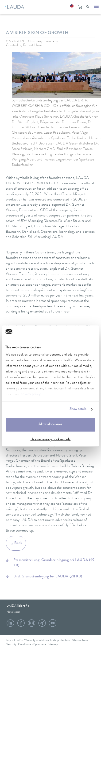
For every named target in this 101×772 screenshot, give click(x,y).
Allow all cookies (50, 424)
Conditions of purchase (32, 644)
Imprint (10, 640)
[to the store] (79, 7)
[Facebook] (21, 625)
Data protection (60, 640)
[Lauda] (14, 6)
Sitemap (53, 644)
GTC (20, 640)
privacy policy (31, 394)
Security (11, 644)
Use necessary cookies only (51, 439)
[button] (71, 7)
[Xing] (42, 625)
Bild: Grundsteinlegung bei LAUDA (47, 577)
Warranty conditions (36, 640)
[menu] (96, 7)
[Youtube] (52, 625)
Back (18, 543)
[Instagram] (31, 625)
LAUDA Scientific (18, 606)
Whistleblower (80, 640)
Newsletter (13, 612)
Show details (78, 409)
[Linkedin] (10, 625)
